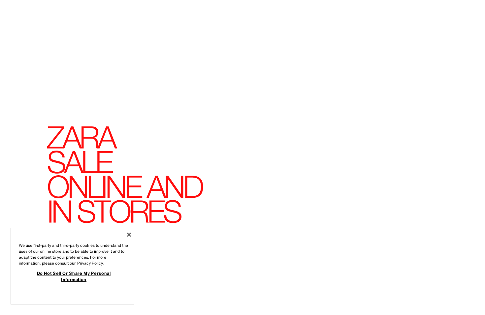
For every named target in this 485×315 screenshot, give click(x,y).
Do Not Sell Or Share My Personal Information (74, 276)
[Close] (129, 235)
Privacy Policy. (90, 263)
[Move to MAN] (466, 292)
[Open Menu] (24, 15)
